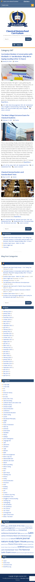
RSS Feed (7, 263)
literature (24, 536)
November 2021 (7, 335)
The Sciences (6, 508)
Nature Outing (7, 466)
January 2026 (6, 313)
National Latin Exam (21, 219)
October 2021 (6, 337)
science (21, 546)
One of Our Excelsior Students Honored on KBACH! (16, 290)
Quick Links (5, 5)
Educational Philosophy (9, 418)
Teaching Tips (22, 106)
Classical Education (8, 408)
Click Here (26, 1)
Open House (6, 472)
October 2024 (6, 319)
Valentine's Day (19, 552)
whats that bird (30, 552)
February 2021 (7, 347)
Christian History (7, 404)
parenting (30, 542)
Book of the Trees (8, 398)
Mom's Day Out (7, 456)
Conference (6, 410)
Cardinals (27, 526)
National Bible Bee (10, 219)
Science (5, 492)
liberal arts (17, 536)
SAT (24, 105)
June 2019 (5, 371)
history (17, 530)
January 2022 (6, 331)
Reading (5, 486)
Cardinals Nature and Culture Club (12, 402)
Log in (5, 560)
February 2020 (7, 357)
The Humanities (7, 504)
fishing (6, 530)
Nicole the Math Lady (13, 108)
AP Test (7, 165)
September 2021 (7, 339)
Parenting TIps (7, 474)
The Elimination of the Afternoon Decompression (16, 282)
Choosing (5, 247)
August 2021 (6, 341)
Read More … (5, 102)
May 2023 (5, 323)
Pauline (16, 61)
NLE (4, 470)
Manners (5, 450)
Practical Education (8, 480)
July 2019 (5, 369)
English (5, 420)
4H (4, 388)
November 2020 (7, 349)
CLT (32, 165)
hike (13, 530)
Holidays (5, 436)
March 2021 (6, 345)
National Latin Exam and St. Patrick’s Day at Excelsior (17, 286)
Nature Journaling (7, 464)
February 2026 (7, 311)
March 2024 (6, 321)
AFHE (3, 526)
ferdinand (23, 528)
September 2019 (7, 367)
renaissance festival (27, 544)
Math (7, 105)
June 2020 (5, 353)
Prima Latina (18, 544)
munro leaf (7, 538)
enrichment (18, 528)
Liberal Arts (6, 444)
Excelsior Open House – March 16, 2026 (13, 243)
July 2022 (5, 327)
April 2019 (5, 375)
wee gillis (25, 552)
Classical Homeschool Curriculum (17, 32)
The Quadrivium (7, 506)
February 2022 (7, 329)
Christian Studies (7, 406)
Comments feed (7, 564)
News (11, 165)
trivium (13, 552)
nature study (7, 541)
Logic (4, 448)
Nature (5, 462)
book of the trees (19, 526)
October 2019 (6, 365)
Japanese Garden (24, 533)
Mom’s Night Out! (8, 245)
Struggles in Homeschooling (11, 106)
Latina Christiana (7, 536)
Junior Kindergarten (8, 438)
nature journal (23, 538)
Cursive (5, 416)
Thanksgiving (6, 502)
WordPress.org (7, 566)
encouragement (9, 528)
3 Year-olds (6, 384)
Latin (4, 442)
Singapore (25, 108)
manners (3, 538)
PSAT (22, 105)
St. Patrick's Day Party (9, 494)
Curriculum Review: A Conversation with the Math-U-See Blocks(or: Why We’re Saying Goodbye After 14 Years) (16, 56)
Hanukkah (5, 432)
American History (7, 392)
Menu (19, 45)
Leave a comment (5, 110)
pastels (2, 544)
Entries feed (6, 562)
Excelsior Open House (9, 293)
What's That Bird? (8, 516)
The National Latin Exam (10, 223)
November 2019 (7, 363)
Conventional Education (9, 412)
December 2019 (7, 361)
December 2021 (7, 333)
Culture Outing (7, 414)
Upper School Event (8, 514)
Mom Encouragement (14, 105)
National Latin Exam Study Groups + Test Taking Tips (17, 237)
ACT (4, 105)
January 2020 (6, 359)
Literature (5, 446)
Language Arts (7, 440)
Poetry (5, 478)
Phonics (5, 476)
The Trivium (6, 510)
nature (13, 538)
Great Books (6, 430)
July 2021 (5, 343)
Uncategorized (7, 512)
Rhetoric (5, 488)
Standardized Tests (23, 165)
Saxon (20, 108)
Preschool (6, 482)
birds (11, 526)
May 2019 (5, 373)
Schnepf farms (14, 547)
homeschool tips (14, 533)
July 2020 (5, 351)
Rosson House (8, 547)
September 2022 (7, 325)
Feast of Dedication (8, 424)
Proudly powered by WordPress (11, 578)
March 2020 (6, 355)
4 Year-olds (6, 386)
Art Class (5, 396)
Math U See (4, 108)
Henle (10, 530)
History (5, 434)
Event (4, 422)
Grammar (5, 428)
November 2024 (7, 317)
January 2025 (6, 315)
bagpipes (7, 526)
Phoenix (6, 544)
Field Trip (5, 426)
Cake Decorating (7, 400)
